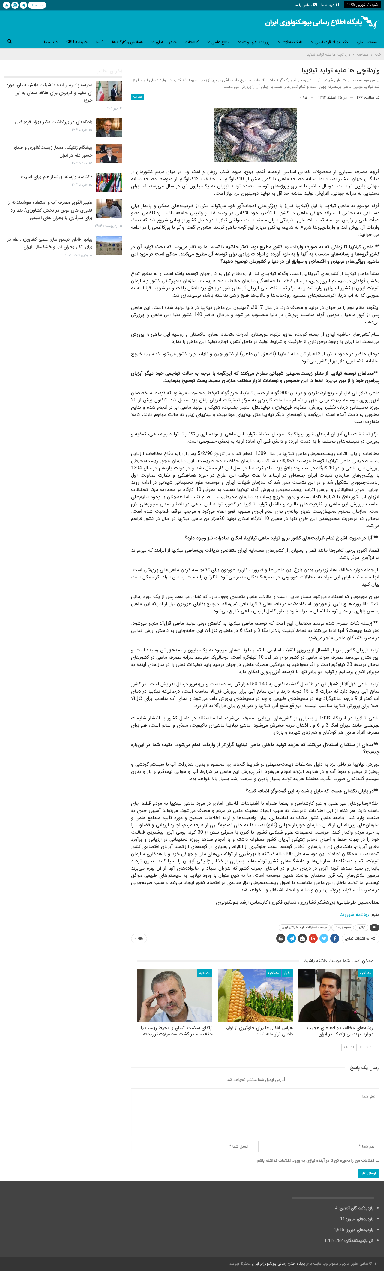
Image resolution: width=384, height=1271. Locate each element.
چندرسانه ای (166, 42)
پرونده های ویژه (255, 42)
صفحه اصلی (367, 42)
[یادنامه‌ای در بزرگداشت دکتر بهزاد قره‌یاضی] (109, 128)
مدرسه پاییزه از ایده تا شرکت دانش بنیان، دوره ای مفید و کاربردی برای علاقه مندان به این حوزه (49, 92)
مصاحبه (137, 97)
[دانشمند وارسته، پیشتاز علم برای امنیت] (109, 183)
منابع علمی (221, 42)
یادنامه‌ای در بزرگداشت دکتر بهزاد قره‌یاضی (53, 122)
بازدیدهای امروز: (359, 1219)
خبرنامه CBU (77, 42)
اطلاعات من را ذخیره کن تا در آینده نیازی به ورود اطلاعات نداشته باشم (315, 1160)
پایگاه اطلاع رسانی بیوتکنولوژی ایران (278, 1263)
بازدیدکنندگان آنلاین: (356, 1208)
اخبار (287, 973)
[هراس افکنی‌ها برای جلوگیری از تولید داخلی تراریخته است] (255, 995)
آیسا (100, 42)
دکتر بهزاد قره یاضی (331, 42)
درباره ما (327, 5)
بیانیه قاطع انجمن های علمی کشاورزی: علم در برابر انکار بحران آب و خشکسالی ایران (49, 243)
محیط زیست (342, 927)
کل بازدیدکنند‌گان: (358, 1240)
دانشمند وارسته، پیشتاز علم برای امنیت (56, 177)
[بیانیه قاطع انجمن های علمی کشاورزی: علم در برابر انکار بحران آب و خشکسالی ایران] (109, 245)
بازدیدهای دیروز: (359, 1230)
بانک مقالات (292, 42)
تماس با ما (303, 5)
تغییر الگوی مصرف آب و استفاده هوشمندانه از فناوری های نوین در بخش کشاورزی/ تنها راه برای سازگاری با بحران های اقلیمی (50, 210)
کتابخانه (192, 42)
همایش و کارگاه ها (127, 42)
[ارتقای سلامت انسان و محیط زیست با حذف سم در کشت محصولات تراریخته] (174, 995)
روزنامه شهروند (354, 914)
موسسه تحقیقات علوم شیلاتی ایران (305, 927)
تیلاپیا (361, 927)
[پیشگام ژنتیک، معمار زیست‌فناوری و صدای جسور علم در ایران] (109, 153)
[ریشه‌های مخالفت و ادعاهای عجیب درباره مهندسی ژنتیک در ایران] (335, 995)
